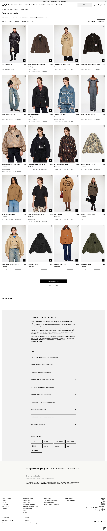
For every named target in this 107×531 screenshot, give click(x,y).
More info (44, 17)
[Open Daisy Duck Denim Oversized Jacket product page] (93, 44)
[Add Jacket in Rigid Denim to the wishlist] (77, 76)
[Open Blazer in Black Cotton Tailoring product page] (40, 193)
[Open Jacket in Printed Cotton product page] (14, 94)
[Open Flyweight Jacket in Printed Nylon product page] (14, 143)
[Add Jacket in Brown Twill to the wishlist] (77, 226)
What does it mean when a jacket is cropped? (43, 401)
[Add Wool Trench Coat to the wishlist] (77, 176)
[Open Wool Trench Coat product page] (66, 193)
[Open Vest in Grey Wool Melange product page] (93, 94)
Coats (32, 21)
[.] (53, 1)
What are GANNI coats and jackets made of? (43, 378)
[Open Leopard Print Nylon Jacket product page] (93, 143)
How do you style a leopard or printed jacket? (43, 386)
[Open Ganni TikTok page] (98, 522)
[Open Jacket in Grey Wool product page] (40, 94)
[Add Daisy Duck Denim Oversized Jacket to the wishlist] (104, 26)
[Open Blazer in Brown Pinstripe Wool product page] (40, 44)
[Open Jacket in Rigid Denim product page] (66, 94)
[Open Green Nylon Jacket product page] (93, 243)
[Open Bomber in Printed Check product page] (66, 143)
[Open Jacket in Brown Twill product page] (66, 243)
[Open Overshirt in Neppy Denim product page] (93, 193)
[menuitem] (14, 5)
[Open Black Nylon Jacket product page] (40, 243)
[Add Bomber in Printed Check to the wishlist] (77, 126)
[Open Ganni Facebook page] (101, 522)
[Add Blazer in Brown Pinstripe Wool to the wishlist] (51, 26)
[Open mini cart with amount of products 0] (104, 5)
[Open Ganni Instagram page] (95, 522)
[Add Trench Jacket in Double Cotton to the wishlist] (51, 126)
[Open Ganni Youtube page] (104, 522)
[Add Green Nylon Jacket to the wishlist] (104, 226)
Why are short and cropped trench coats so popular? (45, 356)
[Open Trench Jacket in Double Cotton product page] (40, 143)
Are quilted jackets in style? (38, 423)
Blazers (17, 21)
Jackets (10, 21)
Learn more (44, 71)
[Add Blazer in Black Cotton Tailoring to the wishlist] (51, 176)
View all (4, 21)
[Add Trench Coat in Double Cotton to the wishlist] (77, 26)
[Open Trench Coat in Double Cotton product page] (66, 44)
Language (27, 517)
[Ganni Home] (6, 5)
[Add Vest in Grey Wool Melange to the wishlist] (104, 76)
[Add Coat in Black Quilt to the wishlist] (25, 26)
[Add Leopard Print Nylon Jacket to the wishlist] (104, 126)
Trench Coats (25, 21)
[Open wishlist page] (98, 5)
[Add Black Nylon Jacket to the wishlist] (51, 226)
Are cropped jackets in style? (38, 408)
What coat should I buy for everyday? (41, 393)
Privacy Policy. (70, 483)
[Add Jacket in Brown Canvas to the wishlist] (25, 176)
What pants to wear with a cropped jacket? (42, 416)
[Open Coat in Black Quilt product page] (14, 44)
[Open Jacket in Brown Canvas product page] (14, 193)
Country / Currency (5, 517)
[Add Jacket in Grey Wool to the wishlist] (51, 76)
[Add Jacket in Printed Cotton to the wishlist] (25, 76)
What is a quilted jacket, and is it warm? (41, 371)
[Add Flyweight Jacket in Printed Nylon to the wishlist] (25, 126)
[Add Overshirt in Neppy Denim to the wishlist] (104, 176)
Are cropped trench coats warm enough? (42, 363)
